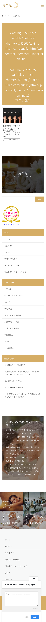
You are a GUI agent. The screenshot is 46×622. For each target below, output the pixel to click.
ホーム (7, 239)
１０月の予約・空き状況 (14, 365)
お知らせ (8, 245)
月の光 (8, 5)
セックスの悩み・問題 (13, 295)
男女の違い (9, 348)
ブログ (7, 252)
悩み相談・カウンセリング (15, 272)
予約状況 (8, 308)
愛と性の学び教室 (11, 265)
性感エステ (9, 335)
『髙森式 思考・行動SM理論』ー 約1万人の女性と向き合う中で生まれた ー (22, 373)
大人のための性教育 (12, 315)
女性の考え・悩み (11, 328)
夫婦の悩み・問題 (11, 321)
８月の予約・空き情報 (13, 387)
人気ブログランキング (10, 224)
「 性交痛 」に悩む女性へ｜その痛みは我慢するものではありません (22, 395)
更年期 (7, 341)
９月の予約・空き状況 (13, 381)
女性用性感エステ (11, 258)
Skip (27, 617)
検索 (39, 199)
